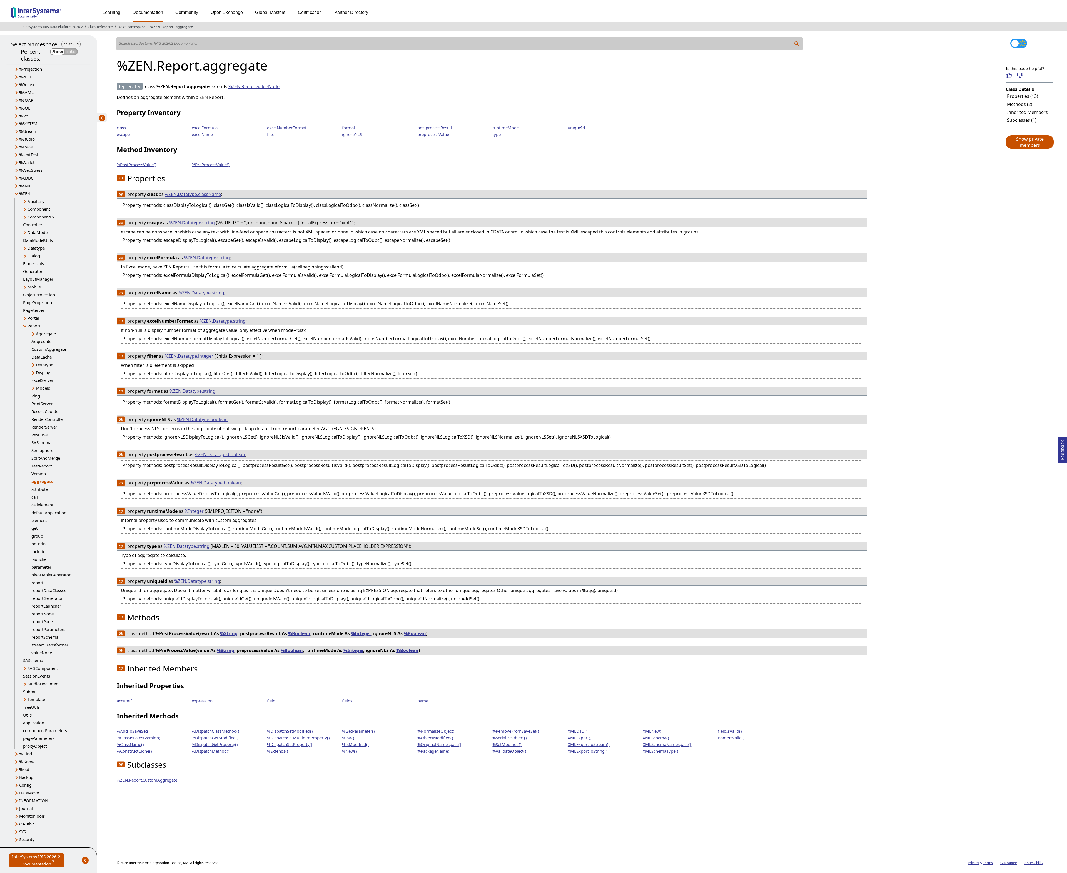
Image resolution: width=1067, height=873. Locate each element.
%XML (25, 185)
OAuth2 (26, 824)
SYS (22, 831)
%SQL (24, 108)
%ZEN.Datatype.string (192, 223)
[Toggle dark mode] (1018, 43)
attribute (39, 489)
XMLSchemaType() (660, 751)
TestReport (41, 466)
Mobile (34, 287)
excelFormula (205, 127)
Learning (111, 12)
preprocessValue (433, 134)
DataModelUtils (38, 240)
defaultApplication (48, 512)
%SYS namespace (131, 26)
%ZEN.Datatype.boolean (202, 419)
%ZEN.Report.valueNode (254, 86)
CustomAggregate (48, 349)
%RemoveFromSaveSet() (515, 731)
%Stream (27, 131)
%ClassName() (130, 744)
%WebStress (31, 170)
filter (271, 134)
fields (347, 700)
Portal (33, 318)
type (496, 134)
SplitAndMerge (45, 458)
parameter (41, 567)
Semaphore (42, 450)
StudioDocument (44, 684)
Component (39, 209)
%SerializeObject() (509, 737)
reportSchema (44, 637)
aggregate (184, 26)
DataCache (41, 357)
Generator (33, 271)
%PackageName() (434, 751)
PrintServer (42, 403)
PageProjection (37, 302)
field (271, 700)
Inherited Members (1027, 112)
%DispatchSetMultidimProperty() (298, 737)
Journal (26, 808)
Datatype (36, 248)
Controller (32, 224)
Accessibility (1033, 862)
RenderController (47, 419)
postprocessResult (434, 127)
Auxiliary (36, 201)
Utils (27, 715)
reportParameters (48, 629)
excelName (202, 134)
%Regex (26, 84)
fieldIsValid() (730, 731)
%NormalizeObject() (436, 731)
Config (25, 785)
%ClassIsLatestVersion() (139, 737)
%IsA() (348, 737)
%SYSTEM (28, 123)
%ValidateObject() (509, 751)
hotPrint (39, 543)
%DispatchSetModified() (290, 731)
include (38, 551)
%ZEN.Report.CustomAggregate (147, 780)
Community (186, 12)
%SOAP (26, 100)
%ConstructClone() (134, 751)
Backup (26, 777)
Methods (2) (1019, 104)
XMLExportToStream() (589, 744)
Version (38, 473)
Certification (310, 12)
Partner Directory (351, 12)
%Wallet (26, 162)
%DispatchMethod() (211, 751)
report (37, 582)
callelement (42, 505)
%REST (25, 76)
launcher (39, 559)
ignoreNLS (352, 134)
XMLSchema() (656, 737)
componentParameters (45, 730)
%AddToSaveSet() (133, 731)
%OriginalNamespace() (439, 744)
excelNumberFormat (286, 127)
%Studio (27, 139)
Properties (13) (1022, 96)
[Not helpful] (1020, 75)
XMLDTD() (577, 731)
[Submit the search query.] (796, 43)
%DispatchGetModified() (215, 737)
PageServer (34, 310)
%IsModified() (355, 744)
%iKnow (26, 761)
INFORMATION (33, 800)
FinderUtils (33, 263)
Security (26, 839)
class (121, 127)
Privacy (973, 862)
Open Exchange (227, 12)
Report (167, 26)
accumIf (124, 700)
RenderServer (44, 427)
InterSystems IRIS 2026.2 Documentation (38, 860)
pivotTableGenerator (51, 575)
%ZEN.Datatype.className (193, 194)
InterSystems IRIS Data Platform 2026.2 (52, 26)
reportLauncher (46, 606)
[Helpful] (1009, 75)
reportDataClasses (48, 590)
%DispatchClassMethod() (215, 731)
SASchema (41, 442)
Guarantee (1008, 862)
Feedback (1062, 448)
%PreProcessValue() (211, 164)
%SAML (26, 92)
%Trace (26, 147)
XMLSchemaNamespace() (667, 744)
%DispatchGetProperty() (215, 744)
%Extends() (277, 751)
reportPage (42, 621)
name (422, 700)
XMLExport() (580, 737)
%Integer (194, 511)
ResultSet (40, 434)
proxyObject (35, 746)
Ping (35, 396)
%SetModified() (507, 744)
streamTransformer (49, 645)
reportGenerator (47, 598)
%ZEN (155, 26)
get (34, 528)
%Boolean (299, 633)
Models (43, 388)
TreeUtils (31, 707)
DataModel (38, 232)
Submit (30, 691)
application (33, 722)
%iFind (25, 754)
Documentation (148, 12)
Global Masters (270, 12)
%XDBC (26, 178)
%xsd (24, 769)
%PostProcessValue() (136, 164)
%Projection (30, 69)
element (39, 520)
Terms (988, 862)
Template (36, 699)
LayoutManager (38, 279)
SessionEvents (36, 676)
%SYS (24, 115)
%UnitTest (28, 154)
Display (43, 372)
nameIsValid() (731, 737)
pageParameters (38, 738)
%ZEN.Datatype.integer (189, 356)
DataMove (29, 792)
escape (123, 134)
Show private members (1030, 142)
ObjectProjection (39, 294)
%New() (349, 751)
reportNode (42, 613)
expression (202, 700)
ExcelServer (42, 380)
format (348, 127)
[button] (1029, 142)
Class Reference (100, 26)
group (37, 536)
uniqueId (576, 127)
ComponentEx (41, 217)
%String (229, 633)
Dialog (34, 255)
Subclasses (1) (1021, 120)
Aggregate (46, 333)
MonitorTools (32, 816)
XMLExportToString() (587, 751)
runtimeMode (505, 127)
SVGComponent (43, 668)
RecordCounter (45, 411)
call (34, 497)
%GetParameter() (358, 731)
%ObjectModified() (435, 737)
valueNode (41, 652)
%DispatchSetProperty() (289, 744)
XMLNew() (653, 731)
